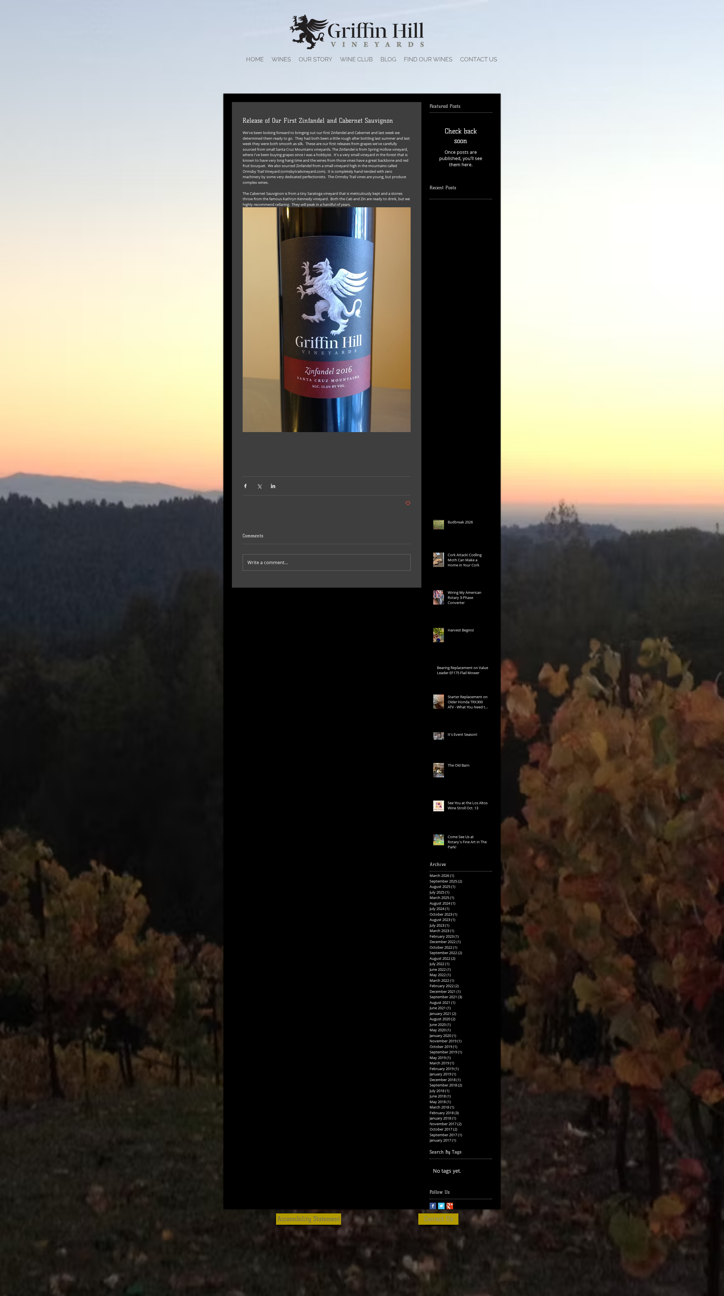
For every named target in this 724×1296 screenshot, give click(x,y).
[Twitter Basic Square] (441, 1206)
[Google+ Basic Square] (450, 1206)
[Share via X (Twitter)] (259, 486)
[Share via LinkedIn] (273, 486)
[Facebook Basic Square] (433, 1206)
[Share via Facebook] (245, 486)
